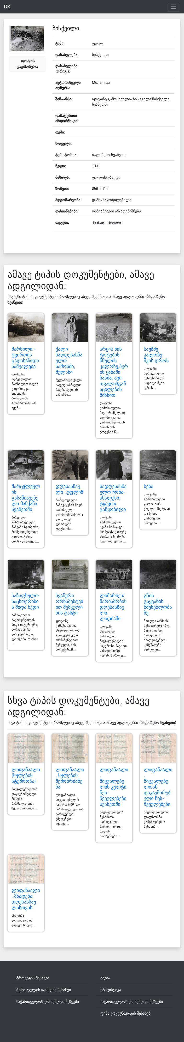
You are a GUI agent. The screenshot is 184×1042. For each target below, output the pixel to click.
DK (7, 7)
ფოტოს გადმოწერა (27, 63)
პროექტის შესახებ (32, 978)
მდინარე (98, 222)
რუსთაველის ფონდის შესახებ (43, 989)
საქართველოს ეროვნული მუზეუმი (47, 1001)
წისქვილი (115, 222)
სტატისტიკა (110, 989)
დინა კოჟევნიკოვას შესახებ (125, 1013)
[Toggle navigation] (173, 7)
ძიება (105, 978)
